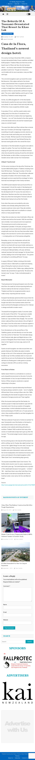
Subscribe (17, 4)
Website (5, 620)
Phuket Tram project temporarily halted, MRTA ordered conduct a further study (16, 535)
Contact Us (24, 4)
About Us (10, 4)
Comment (6, 586)
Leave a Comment (8, 39)
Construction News (7, 33)
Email (5, 612)
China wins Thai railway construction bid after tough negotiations (16, 506)
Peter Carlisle (20, 37)
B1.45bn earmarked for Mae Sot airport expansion (14, 564)
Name (5, 604)
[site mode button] (28, 14)
